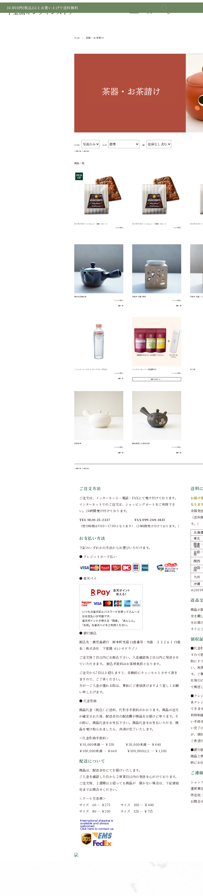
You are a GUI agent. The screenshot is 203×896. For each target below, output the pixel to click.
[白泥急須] (98, 415)
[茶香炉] (156, 268)
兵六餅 (192, 369)
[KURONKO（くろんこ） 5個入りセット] (98, 196)
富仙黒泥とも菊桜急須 (141, 443)
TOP (77, 38)
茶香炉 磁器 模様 (139, 297)
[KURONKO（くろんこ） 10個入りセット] (156, 196)
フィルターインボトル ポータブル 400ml (90, 369)
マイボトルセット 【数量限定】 (144, 369)
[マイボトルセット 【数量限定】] (156, 341)
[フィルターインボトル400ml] (98, 341)
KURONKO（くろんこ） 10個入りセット (149, 224)
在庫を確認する (155, 379)
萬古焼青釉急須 (80, 297)
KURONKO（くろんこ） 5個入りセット (90, 224)
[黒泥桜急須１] (156, 415)
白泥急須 (77, 443)
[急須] (98, 268)
